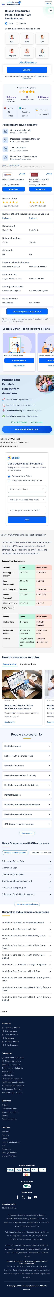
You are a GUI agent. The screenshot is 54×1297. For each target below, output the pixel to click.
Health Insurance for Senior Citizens (21, 785)
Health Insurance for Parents (18, 814)
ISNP (4, 1146)
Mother (42, 56)
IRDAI (4, 1208)
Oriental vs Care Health (13, 874)
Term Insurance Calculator (12, 1068)
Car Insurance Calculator (12, 1089)
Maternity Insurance (14, 765)
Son (42, 42)
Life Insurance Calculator (12, 1078)
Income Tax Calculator (11, 1064)
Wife (27, 42)
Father (27, 56)
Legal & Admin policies (11, 1142)
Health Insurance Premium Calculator (22, 804)
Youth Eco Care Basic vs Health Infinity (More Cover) (23, 946)
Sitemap (5, 1135)
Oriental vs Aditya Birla (13, 861)
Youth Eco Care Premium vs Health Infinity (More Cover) (25, 989)
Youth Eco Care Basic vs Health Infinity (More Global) (23, 956)
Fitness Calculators (13, 1061)
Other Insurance (11, 1045)
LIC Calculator (7, 1075)
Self (11, 42)
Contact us (6, 1149)
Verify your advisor (9, 1153)
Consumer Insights (9, 1119)
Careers (5, 1139)
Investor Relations (9, 1156)
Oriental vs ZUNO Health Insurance (18, 894)
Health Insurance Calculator (13, 1082)
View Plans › (8, 608)
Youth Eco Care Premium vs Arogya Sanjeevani (24, 964)
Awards (5, 1115)
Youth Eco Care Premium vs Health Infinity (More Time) (25, 979)
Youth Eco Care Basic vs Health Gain (19, 929)
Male (11, 23)
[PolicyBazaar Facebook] (17, 1197)
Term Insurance (11, 1034)
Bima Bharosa (12, 1208)
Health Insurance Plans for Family (20, 775)
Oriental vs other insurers (15, 852)
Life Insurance (11, 1031)
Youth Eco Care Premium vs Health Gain (21, 971)
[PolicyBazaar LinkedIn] (29, 1197)
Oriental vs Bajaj (9, 867)
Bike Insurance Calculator (12, 1092)
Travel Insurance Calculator (13, 1085)
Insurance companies (10, 1112)
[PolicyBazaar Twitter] (23, 1197)
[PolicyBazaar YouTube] (35, 1197)
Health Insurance (14, 165)
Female (23, 23)
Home (4, 165)
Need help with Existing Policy (27, 480)
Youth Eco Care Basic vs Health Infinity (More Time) (23, 937)
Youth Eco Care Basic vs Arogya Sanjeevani (23, 922)
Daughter (12, 56)
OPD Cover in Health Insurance (19, 824)
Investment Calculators (14, 1057)
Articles (5, 1105)
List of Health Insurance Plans (18, 756)
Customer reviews (9, 1109)
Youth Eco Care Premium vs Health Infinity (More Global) (25, 998)
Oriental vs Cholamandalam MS (17, 881)
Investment (9, 1038)
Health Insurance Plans (13, 355)
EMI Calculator (8, 1071)
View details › (19, 366)
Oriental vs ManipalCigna (14, 887)
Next (27, 519)
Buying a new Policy (22, 476)
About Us (5, 1132)
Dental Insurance (12, 795)
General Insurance (12, 1027)
